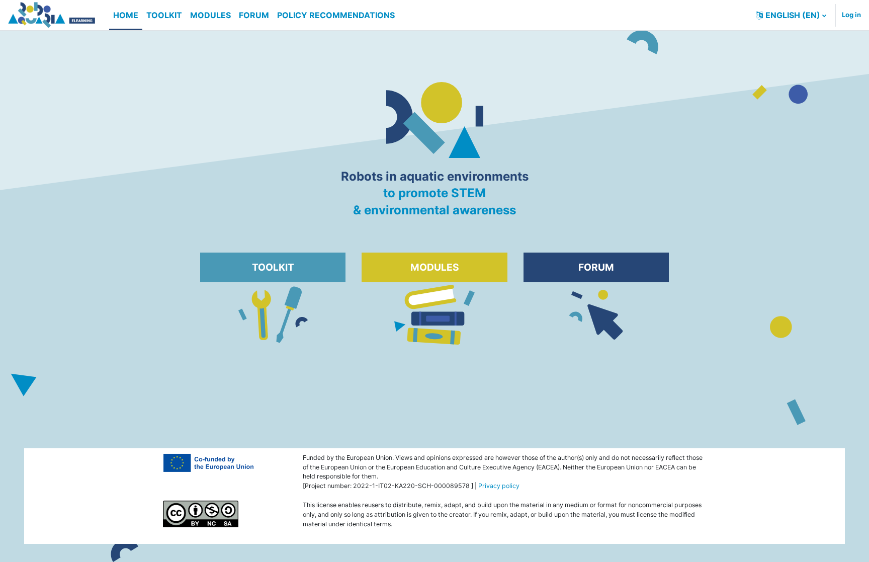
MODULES (434, 267)
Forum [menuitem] (254, 15)
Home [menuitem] (125, 15)
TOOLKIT (273, 267)
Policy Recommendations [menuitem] (336, 15)
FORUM (596, 267)
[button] (791, 15)
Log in (851, 15)
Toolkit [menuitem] (164, 15)
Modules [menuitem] (210, 15)
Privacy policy (498, 486)
